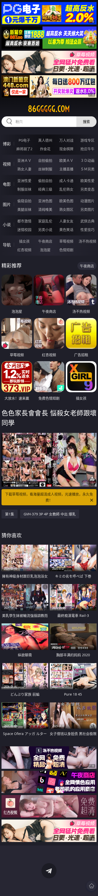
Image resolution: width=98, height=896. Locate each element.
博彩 (7, 144)
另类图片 (87, 209)
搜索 (86, 121)
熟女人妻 (24, 169)
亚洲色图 (45, 200)
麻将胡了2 (24, 148)
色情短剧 (66, 249)
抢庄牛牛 (87, 148)
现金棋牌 (66, 148)
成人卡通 (66, 180)
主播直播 (66, 169)
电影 (7, 184)
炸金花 (45, 148)
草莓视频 (66, 241)
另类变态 (87, 189)
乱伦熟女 (66, 189)
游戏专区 (87, 140)
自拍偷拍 (45, 160)
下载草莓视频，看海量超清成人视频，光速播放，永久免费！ (49, 497)
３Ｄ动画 (87, 160)
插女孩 (24, 241)
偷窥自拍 (24, 200)
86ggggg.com (49, 109)
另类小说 (45, 229)
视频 (7, 164)
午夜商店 (45, 241)
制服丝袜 (24, 189)
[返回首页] (91, 886)
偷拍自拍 (45, 180)
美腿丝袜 (24, 209)
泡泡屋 (45, 249)
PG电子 (24, 140)
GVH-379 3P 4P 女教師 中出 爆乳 (50, 514)
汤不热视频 (87, 241)
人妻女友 (66, 221)
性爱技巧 (87, 229)
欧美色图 (66, 200)
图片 (7, 204)
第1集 (9, 514)
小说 (7, 224)
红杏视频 (24, 249)
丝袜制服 (45, 169)
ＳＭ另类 (87, 169)
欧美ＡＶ (66, 160)
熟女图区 (66, 209)
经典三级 (45, 189)
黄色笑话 (66, 229)
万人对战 (66, 140)
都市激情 (24, 221)
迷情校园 (24, 229)
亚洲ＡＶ (24, 160)
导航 (7, 245)
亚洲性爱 (24, 180)
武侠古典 (87, 221)
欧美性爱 (87, 180)
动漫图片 (87, 200)
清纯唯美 (45, 209)
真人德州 (45, 140)
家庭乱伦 (45, 221)
